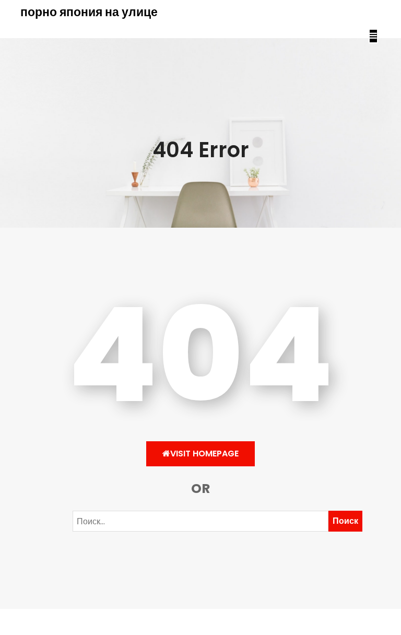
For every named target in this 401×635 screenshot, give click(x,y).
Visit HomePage (204, 454)
